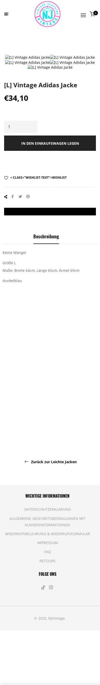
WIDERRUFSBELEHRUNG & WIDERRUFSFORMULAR (47, 533)
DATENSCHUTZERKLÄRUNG (47, 509)
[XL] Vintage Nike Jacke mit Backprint (12, 379)
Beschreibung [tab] (46, 236)
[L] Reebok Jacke (63, 371)
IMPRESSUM (47, 542)
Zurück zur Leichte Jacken (53, 462)
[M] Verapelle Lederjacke (75, 423)
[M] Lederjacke (87, 371)
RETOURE (47, 560)
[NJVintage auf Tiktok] (43, 587)
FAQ (47, 551)
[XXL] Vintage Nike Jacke (37, 374)
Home (11, 42)
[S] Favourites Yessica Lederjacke (25, 426)
